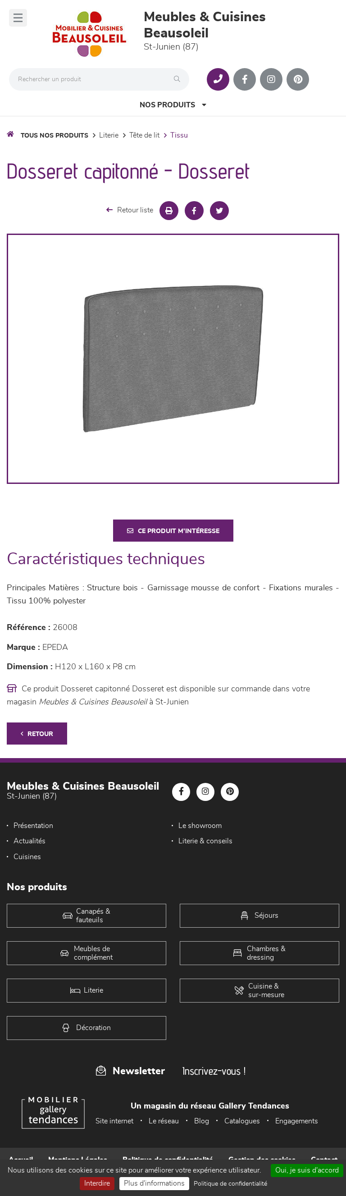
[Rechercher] (179, 79)
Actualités (30, 841)
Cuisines (27, 856)
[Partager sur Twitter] (219, 210)
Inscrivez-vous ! (214, 1070)
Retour (40, 734)
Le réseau (164, 1121)
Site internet (114, 1121)
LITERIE (108, 135)
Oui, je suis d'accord (307, 1170)
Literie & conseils (205, 841)
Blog (201, 1121)
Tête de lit (144, 135)
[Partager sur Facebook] (194, 210)
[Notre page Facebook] (244, 79)
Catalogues (242, 1121)
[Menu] (18, 18)
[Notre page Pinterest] (298, 79)
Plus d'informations (154, 1183)
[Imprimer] (168, 210)
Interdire (97, 1183)
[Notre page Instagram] (271, 79)
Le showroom (200, 825)
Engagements (296, 1121)
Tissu (179, 135)
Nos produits (167, 105)
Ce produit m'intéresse (178, 531)
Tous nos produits (54, 136)
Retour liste (135, 210)
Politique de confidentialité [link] (230, 1184)
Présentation (33, 825)
